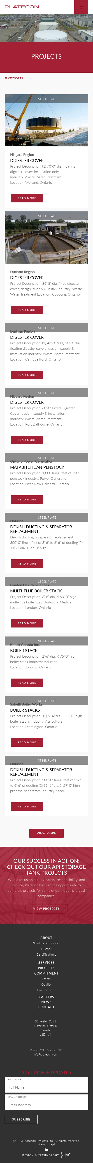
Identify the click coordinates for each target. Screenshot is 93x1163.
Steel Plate (47, 99)
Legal (52, 1144)
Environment (46, 990)
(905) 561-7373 (50, 1050)
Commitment (46, 973)
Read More (27, 198)
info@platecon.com (45, 1054)
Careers (46, 997)
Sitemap (42, 1144)
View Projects (46, 909)
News (46, 1001)
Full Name (14, 1079)
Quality (46, 984)
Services (46, 962)
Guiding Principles (46, 943)
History (46, 949)
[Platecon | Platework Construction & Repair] (22, 7)
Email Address (17, 1096)
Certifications (46, 954)
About (46, 937)
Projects (46, 968)
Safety (46, 979)
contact (46, 1007)
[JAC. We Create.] (46, 1155)
